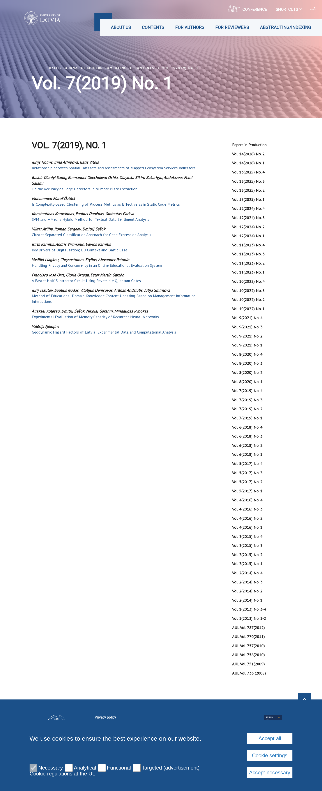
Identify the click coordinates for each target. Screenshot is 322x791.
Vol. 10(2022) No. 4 (248, 281)
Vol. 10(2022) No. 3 (248, 290)
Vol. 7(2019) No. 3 (247, 399)
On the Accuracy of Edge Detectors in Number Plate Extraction (84, 188)
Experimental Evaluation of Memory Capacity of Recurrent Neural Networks (95, 316)
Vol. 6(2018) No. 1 (247, 454)
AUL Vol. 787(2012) (248, 627)
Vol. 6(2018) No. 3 (247, 436)
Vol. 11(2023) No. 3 (248, 253)
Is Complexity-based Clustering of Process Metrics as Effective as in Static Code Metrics (106, 204)
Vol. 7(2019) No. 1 (180, 68)
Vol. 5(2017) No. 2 (247, 481)
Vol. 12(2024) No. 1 (248, 235)
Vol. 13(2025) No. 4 (248, 172)
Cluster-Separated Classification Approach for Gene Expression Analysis (91, 234)
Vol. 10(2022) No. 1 (248, 308)
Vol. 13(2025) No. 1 (248, 199)
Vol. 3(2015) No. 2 (247, 554)
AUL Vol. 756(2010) (248, 654)
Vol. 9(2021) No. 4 (247, 317)
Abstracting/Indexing (285, 27)
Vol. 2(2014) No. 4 (247, 572)
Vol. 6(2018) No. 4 (247, 427)
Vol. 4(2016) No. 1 (247, 527)
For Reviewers (232, 27)
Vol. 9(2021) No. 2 (247, 336)
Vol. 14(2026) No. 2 (248, 153)
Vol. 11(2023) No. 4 (248, 244)
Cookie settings (269, 755)
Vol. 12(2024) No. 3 (248, 217)
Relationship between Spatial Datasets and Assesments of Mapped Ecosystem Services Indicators (113, 167)
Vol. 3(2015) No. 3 (247, 545)
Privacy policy (105, 717)
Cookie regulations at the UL (62, 774)
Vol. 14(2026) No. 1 (248, 162)
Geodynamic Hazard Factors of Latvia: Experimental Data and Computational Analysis (104, 332)
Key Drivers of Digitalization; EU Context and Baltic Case (79, 249)
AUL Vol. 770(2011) (248, 636)
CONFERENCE (254, 9)
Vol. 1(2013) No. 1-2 (249, 618)
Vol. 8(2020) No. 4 (247, 354)
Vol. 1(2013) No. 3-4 (249, 609)
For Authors (189, 27)
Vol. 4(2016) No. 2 (247, 518)
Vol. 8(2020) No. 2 (247, 372)
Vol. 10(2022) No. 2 (248, 299)
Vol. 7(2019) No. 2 (247, 408)
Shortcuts (287, 9)
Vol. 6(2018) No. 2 (247, 445)
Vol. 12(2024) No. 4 (248, 208)
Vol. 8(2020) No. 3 (247, 363)
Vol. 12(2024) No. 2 (248, 226)
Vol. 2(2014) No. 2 (247, 590)
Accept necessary (269, 772)
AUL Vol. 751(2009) (248, 663)
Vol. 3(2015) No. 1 (247, 563)
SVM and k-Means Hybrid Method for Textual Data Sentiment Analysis (90, 219)
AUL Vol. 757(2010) (248, 645)
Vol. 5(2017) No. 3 (247, 472)
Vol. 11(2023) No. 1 (248, 272)
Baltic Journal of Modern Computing (88, 68)
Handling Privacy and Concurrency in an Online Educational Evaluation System (97, 265)
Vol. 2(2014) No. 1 (247, 600)
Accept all (269, 738)
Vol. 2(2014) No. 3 (247, 581)
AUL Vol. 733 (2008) (249, 673)
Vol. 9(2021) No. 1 (247, 345)
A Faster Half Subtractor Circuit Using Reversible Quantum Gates (86, 280)
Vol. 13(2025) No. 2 (248, 190)
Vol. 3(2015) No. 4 (247, 536)
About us (121, 27)
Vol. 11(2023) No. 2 (248, 263)
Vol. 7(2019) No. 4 (247, 390)
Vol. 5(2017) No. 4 (247, 463)
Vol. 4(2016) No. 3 (247, 509)
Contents (153, 27)
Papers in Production (249, 144)
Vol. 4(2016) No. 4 (247, 499)
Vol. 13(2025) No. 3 (248, 181)
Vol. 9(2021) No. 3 (247, 326)
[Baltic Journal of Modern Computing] (36, 18)
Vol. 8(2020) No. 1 (247, 381)
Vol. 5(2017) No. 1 (247, 490)
